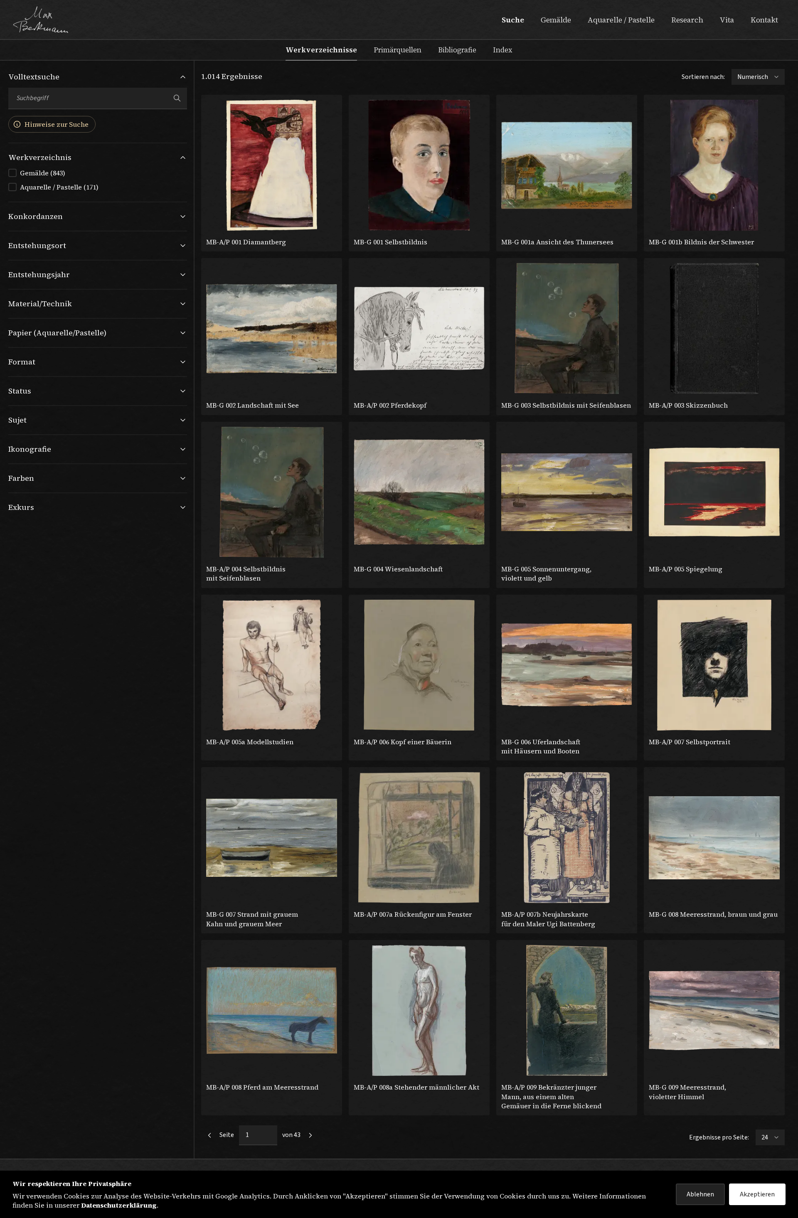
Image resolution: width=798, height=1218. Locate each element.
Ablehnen (700, 1194)
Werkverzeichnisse (321, 50)
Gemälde (556, 20)
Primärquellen (397, 50)
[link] (209, 1135)
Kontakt (764, 20)
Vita (727, 20)
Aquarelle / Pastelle (621, 20)
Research (687, 20)
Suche (513, 20)
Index (502, 50)
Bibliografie (457, 50)
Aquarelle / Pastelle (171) (59, 187)
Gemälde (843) (42, 172)
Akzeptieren (757, 1194)
